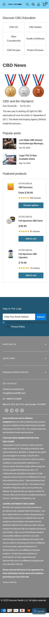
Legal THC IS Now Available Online (28, 157)
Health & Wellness (35, 38)
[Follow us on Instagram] (17, 410)
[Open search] (27, 4)
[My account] (38, 4)
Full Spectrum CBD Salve (31, 220)
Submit (40, 316)
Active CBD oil (25, 183)
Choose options (31, 205)
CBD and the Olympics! (18, 101)
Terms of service (9, 582)
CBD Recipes (13, 50)
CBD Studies (35, 27)
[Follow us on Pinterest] (22, 410)
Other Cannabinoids (14, 38)
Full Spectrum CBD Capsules (28, 256)
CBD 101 (13, 27)
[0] (44, 4)
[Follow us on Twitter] (12, 410)
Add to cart (31, 238)
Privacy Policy (18, 326)
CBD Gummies (26, 187)
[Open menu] (4, 4)
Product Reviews (35, 50)
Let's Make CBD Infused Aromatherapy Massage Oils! (31, 142)
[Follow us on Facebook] (6, 410)
